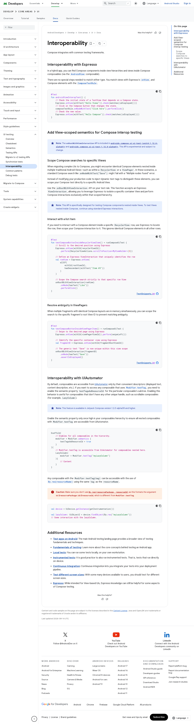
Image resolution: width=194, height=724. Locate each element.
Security (45, 675)
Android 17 (123, 666)
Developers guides (151, 673)
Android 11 (122, 693)
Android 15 (123, 675)
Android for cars (99, 679)
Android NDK (149, 687)
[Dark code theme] (156, 91)
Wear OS (96, 670)
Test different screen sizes (68, 574)
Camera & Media (74, 679)
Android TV (97, 684)
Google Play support (178, 677)
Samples (41, 18)
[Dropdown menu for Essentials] (44, 3)
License (54, 717)
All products (145, 704)
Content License (120, 610)
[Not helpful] (160, 33)
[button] (17, 39)
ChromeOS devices (101, 675)
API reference (149, 678)
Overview (8, 18)
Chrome (90, 704)
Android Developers (55, 32)
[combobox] (117, 3)
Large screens (98, 666)
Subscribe (159, 717)
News (44, 684)
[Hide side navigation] (34, 719)
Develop (55, 3)
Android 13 (122, 684)
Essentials (35, 3)
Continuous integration (66, 566)
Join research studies (178, 682)
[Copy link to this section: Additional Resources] (85, 533)
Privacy (70, 684)
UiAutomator (101, 384)
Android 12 (123, 688)
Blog (44, 688)
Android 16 (123, 670)
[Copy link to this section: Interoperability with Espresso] (100, 65)
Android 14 (123, 679)
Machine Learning (75, 670)
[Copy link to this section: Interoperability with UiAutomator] (106, 378)
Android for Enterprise (51, 670)
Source (45, 679)
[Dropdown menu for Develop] (63, 3)
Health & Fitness (74, 675)
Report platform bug (178, 666)
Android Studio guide (152, 668)
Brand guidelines (68, 717)
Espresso (58, 583)
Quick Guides (73, 18)
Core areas (25, 11)
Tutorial (25, 18)
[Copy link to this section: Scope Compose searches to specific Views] (109, 160)
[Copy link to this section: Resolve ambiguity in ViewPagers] (90, 305)
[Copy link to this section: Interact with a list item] (78, 219)
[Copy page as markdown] (99, 43)
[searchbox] (19, 27)
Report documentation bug (179, 671)
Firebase (103, 704)
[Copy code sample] (160, 91)
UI (38, 11)
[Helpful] (156, 33)
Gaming (71, 666)
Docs (55, 18)
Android (45, 666)
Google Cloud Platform (123, 704)
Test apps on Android (65, 539)
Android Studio (171, 3)
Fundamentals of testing (67, 547)
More (73, 3)
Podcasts (46, 693)
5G (68, 688)
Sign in (187, 3)
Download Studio (151, 682)
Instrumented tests (64, 557)
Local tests (59, 552)
